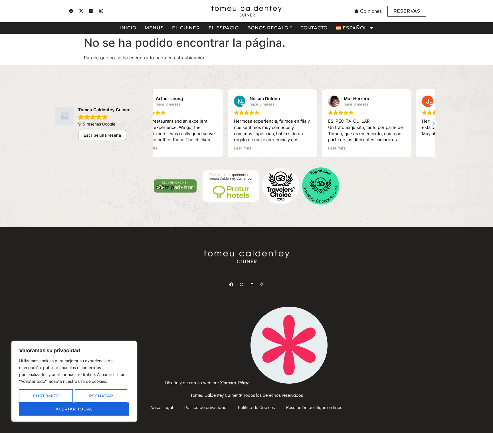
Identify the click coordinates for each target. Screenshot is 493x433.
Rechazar (101, 395)
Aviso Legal (161, 407)
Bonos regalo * (269, 28)
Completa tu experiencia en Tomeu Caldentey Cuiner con (230, 176)
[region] (74, 381)
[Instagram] (101, 11)
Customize (46, 395)
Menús (154, 28)
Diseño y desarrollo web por (207, 382)
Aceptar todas (74, 409)
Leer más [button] (170, 148)
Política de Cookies (256, 407)
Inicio (128, 28)
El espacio (224, 28)
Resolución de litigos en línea (314, 407)
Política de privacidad (205, 407)
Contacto (314, 28)
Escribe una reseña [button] (102, 135)
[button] (433, 123)
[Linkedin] (91, 11)
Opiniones (371, 11)
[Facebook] (71, 11)
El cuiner (186, 28)
